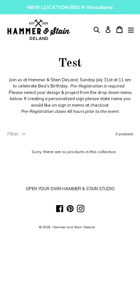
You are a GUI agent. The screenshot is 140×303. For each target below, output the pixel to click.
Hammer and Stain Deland (73, 227)
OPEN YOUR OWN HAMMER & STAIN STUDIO (70, 188)
